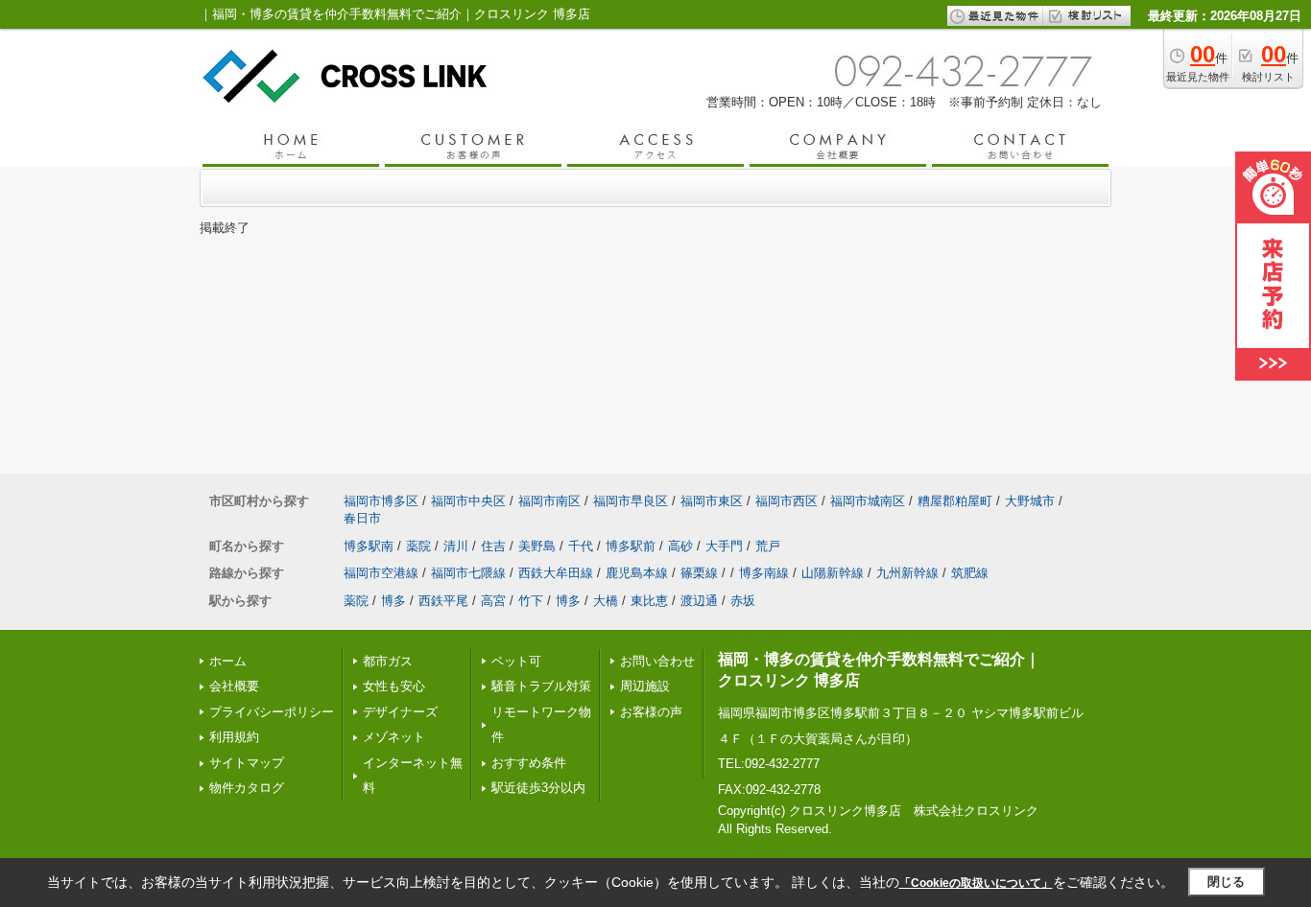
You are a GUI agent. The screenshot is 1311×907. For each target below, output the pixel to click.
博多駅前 (631, 546)
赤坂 (742, 600)
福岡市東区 (711, 501)
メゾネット (394, 737)
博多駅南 (368, 546)
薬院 (418, 546)
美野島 (537, 546)
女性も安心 (394, 686)
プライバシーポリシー (271, 712)
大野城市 (1030, 501)
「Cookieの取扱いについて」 (976, 883)
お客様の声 (651, 712)
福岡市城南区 (867, 501)
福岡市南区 (549, 501)
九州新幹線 (907, 573)
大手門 (724, 546)
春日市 (362, 518)
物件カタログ (246, 787)
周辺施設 (645, 686)
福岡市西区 (786, 501)
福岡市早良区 (630, 501)
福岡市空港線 (381, 573)
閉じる (1226, 881)
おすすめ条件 (528, 763)
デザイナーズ (400, 712)
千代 (580, 546)
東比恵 (649, 600)
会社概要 (234, 686)
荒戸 (767, 546)
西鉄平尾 (443, 600)
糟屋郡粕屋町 (955, 501)
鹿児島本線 (637, 573)
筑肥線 (970, 573)
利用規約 (234, 737)
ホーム (228, 661)
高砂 (680, 546)
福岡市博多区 (381, 501)
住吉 (493, 546)
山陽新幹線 (832, 573)
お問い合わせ (657, 661)
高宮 (493, 600)
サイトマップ (246, 763)
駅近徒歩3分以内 (538, 787)
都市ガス (388, 661)
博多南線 (764, 573)
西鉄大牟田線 (555, 573)
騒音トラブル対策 (541, 686)
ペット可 (516, 661)
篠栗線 (699, 573)
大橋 (605, 600)
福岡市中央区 (468, 501)
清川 (455, 546)
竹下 (530, 600)
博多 (393, 600)
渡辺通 (699, 600)
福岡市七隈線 (468, 573)
